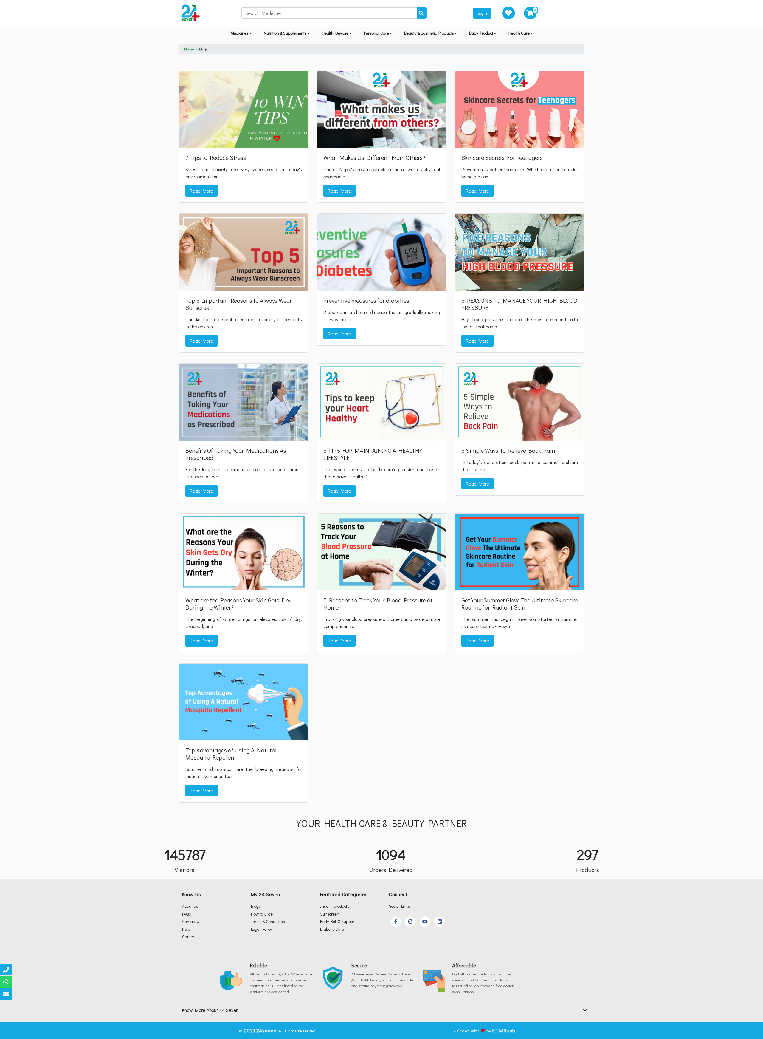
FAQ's (186, 914)
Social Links (399, 906)
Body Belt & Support (338, 921)
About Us (190, 906)
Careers (189, 936)
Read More (201, 191)
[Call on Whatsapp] (6, 982)
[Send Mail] (6, 994)
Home (189, 48)
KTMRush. (504, 1030)
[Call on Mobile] (6, 969)
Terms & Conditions (268, 921)
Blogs (203, 48)
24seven (266, 1030)
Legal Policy (261, 929)
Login (482, 13)
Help (186, 929)
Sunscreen (329, 914)
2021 (249, 1030)
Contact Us (191, 921)
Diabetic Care (332, 929)
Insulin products (334, 906)
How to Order (262, 914)
